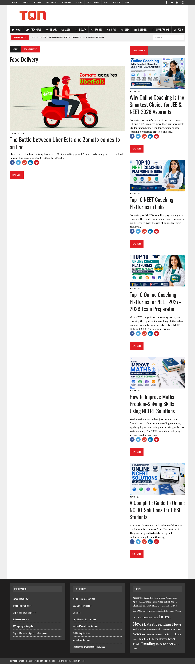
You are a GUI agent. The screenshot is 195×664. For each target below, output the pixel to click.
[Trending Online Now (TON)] (97, 15)
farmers (173, 605)
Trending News (164, 644)
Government (149, 611)
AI (145, 597)
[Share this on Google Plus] (24, 162)
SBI (164, 634)
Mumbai (158, 629)
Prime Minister (148, 634)
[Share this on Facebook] (12, 162)
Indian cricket (169, 611)
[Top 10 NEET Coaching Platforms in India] (157, 189)
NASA (179, 629)
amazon (161, 598)
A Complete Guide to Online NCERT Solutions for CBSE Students (157, 509)
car (176, 602)
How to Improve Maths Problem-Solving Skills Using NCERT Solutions (152, 403)
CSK (144, 606)
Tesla (167, 639)
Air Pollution (152, 598)
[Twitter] (171, 2)
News (137, 634)
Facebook (165, 606)
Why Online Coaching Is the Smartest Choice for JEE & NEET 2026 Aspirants (157, 104)
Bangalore (169, 601)
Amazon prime (171, 598)
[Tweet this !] (18, 162)
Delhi (149, 605)
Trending (148, 643)
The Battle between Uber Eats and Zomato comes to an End (65, 143)
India (159, 610)
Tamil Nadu (145, 638)
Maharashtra (139, 629)
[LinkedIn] (177, 2)
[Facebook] (166, 2)
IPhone (178, 611)
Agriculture (138, 597)
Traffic (173, 639)
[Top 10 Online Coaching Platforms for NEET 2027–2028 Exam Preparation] (157, 284)
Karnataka (146, 617)
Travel (136, 644)
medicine (150, 630)
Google (137, 611)
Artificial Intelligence (153, 601)
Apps (141, 602)
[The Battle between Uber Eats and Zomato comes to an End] (67, 129)
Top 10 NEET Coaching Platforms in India (151, 203)
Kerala (155, 617)
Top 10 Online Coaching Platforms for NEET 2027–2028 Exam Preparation (155, 301)
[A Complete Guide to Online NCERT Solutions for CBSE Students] (157, 492)
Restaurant (158, 635)
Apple (135, 601)
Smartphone (174, 634)
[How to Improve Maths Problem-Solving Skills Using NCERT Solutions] (157, 386)
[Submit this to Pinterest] (36, 162)
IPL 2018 (137, 617)
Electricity (156, 606)
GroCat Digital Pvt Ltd (75, 661)
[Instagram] (182, 2)
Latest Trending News (163, 624)
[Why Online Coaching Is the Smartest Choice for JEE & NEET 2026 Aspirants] (157, 87)
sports (135, 639)
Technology (158, 638)
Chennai (137, 605)
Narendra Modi (169, 629)
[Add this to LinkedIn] (30, 162)
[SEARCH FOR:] (168, 37)
